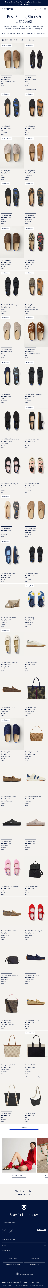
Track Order (34, 1259)
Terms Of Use (6, 1285)
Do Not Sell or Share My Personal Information (28, 1285)
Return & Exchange (13, 1265)
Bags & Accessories (26, 33)
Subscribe (41, 1230)
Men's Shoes (42, 33)
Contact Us (34, 1265)
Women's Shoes (8, 33)
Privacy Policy (34, 1282)
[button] (35, 9)
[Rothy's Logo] (7, 9)
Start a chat (13, 1259)
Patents (24, 1282)
